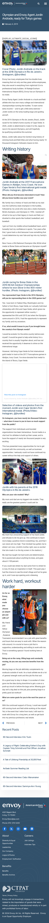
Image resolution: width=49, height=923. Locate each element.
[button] (38, 3)
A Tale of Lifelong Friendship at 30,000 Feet (22, 759)
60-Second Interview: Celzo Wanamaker (21, 777)
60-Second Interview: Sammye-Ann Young (22, 786)
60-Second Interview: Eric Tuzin (17, 737)
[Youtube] (25, 829)
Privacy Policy (12, 895)
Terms (4, 895)
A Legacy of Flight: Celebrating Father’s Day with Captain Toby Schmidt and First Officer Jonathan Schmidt (24, 748)
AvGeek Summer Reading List (16, 768)
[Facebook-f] (4, 829)
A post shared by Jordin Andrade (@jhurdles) (20, 398)
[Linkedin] (32, 829)
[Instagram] (18, 829)
